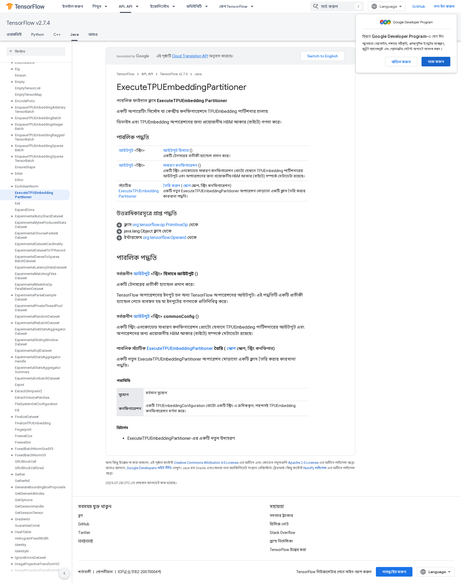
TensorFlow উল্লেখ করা (288, 550)
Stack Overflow (282, 532)
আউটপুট (126, 150)
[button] (35, 62)
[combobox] (337, 6)
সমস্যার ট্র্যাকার (281, 515)
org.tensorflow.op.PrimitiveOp (160, 224)
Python (37, 34)
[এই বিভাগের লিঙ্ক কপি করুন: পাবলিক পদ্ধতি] (154, 138)
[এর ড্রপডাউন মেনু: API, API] (138, 6)
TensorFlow (125, 74)
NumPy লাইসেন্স (314, 468)
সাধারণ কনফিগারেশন (180, 165)
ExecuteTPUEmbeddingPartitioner (180, 348)
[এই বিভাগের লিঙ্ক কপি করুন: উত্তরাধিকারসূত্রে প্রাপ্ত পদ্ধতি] (182, 214)
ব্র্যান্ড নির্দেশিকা (281, 541)
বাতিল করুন (401, 61)
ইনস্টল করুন (72, 6)
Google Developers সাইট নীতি (149, 468)
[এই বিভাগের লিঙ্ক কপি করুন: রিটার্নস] (133, 428)
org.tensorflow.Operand (164, 237)
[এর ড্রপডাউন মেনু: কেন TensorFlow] (253, 6)
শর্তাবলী (84, 572)
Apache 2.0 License (303, 463)
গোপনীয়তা (104, 572)
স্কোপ (187, 185)
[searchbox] (35, 51)
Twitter (84, 532)
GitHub (418, 6)
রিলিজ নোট (279, 524)
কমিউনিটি (194, 6)
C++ (57, 34)
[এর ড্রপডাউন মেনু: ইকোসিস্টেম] (175, 6)
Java (74, 34)
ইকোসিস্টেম (159, 6)
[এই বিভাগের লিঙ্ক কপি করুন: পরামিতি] (135, 380)
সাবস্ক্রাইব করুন (394, 571)
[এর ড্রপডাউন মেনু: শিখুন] (107, 6)
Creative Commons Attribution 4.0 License (206, 463)
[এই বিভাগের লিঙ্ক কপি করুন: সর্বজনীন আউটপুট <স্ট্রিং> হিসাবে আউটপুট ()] (204, 274)
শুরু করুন (436, 61)
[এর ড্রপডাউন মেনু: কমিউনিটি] (208, 6)
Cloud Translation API (190, 56)
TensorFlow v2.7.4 (28, 23)
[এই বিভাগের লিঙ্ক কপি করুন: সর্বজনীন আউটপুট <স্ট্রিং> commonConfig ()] (205, 316)
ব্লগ (80, 515)
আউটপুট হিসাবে (176, 150)
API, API (125, 6)
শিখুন (97, 6)
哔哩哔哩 (85, 541)
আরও (93, 34)
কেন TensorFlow (233, 6)
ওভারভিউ (14, 34)
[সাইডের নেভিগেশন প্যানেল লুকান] (64, 573)
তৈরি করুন (171, 185)
